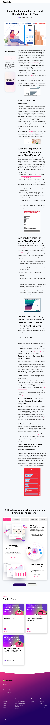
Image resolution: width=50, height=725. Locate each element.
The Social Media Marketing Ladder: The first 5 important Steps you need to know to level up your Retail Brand (10, 66)
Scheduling (5, 703)
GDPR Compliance (43, 709)
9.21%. (26, 179)
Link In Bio (5, 719)
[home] (7, 2)
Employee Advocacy (7, 721)
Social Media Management (20, 701)
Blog (41, 703)
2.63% (27, 177)
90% (24, 247)
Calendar (4, 705)
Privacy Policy (42, 707)
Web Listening (5, 712)
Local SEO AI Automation (20, 703)
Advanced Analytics (6, 717)
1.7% (22, 176)
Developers (17, 708)
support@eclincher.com (7, 686)
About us (42, 701)
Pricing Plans (32, 702)
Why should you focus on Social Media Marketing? (10, 62)
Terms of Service (43, 705)
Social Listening (6, 710)
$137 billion (30, 131)
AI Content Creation (7, 709)
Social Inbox (5, 707)
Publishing (5, 701)
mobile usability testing (36, 417)
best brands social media (36, 78)
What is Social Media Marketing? (9, 54)
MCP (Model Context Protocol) (19, 706)
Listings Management (5, 715)
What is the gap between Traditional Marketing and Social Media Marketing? (9, 58)
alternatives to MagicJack (37, 434)
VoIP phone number (37, 351)
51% (32, 75)
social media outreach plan (23, 395)
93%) (33, 82)
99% (44, 417)
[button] (45, 2)
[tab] (7, 519)
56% (22, 252)
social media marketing (34, 62)
